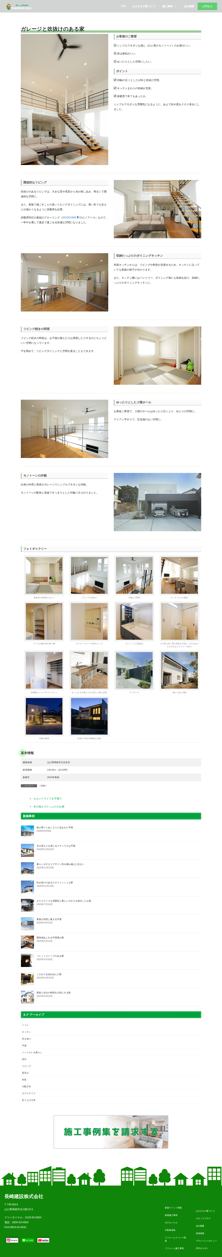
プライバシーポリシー (206, 1241)
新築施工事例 (171, 1215)
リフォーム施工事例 (174, 1248)
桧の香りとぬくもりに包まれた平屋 (55, 827)
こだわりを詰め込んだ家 (49, 974)
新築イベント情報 (173, 1207)
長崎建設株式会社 (23, 1196)
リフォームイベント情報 (175, 1239)
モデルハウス (171, 1222)
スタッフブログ (203, 1218)
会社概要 (189, 6)
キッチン (26, 1032)
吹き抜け (26, 1038)
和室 (24, 1079)
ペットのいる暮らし (32, 1052)
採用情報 (200, 1233)
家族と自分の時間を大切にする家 (54, 992)
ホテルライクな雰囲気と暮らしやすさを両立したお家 (64, 901)
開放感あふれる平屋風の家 (50, 937)
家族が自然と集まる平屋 (49, 919)
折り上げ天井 (29, 1100)
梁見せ (25, 1073)
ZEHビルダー (202, 1248)
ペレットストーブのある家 (50, 956)
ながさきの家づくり (144, 6)
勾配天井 (26, 1086)
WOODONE (69, 217)
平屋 (24, 1045)
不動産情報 (170, 1230)
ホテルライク (29, 1093)
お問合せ (207, 6)
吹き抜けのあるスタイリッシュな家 (55, 882)
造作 (24, 1059)
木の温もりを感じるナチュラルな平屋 (56, 845)
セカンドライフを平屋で (47, 798)
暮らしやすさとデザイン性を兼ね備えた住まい (60, 864)
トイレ (25, 1025)
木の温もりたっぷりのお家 (49, 806)
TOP (123, 6)
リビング (26, 1066)
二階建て (43, 786)
